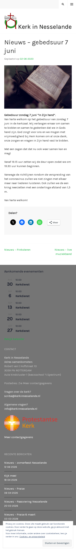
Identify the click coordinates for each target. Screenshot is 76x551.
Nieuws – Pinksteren (17, 249)
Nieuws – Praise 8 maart (19, 514)
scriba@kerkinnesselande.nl (22, 396)
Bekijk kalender (14, 339)
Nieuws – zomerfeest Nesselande (25, 462)
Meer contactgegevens (18, 437)
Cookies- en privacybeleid (32, 536)
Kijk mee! (10, 475)
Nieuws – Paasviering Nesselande (25, 501)
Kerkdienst (23, 284)
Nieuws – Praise (14, 488)
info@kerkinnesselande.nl (20, 408)
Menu (72, 4)
